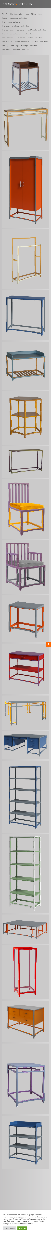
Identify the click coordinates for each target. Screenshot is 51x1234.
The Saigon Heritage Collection (24, 45)
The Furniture (28, 34)
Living (27, 14)
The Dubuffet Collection (36, 30)
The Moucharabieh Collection (26, 41)
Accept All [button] (22, 1228)
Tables (4, 18)
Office (33, 14)
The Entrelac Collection (11, 34)
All (3, 14)
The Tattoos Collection (11, 49)
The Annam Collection (18, 18)
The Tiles (25, 49)
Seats (40, 14)
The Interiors (7, 41)
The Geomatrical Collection (13, 38)
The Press (44, 41)
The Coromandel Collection (13, 30)
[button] (47, 4)
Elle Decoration (16, 14)
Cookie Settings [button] (10, 1228)
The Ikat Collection (34, 38)
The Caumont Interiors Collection (15, 26)
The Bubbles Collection (11, 22)
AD (7, 14)
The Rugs (5, 45)
